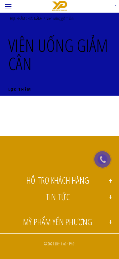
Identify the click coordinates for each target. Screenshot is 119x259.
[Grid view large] (105, 103)
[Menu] (8, 6)
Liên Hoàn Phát (65, 244)
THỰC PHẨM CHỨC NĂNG (25, 18)
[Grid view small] (110, 103)
